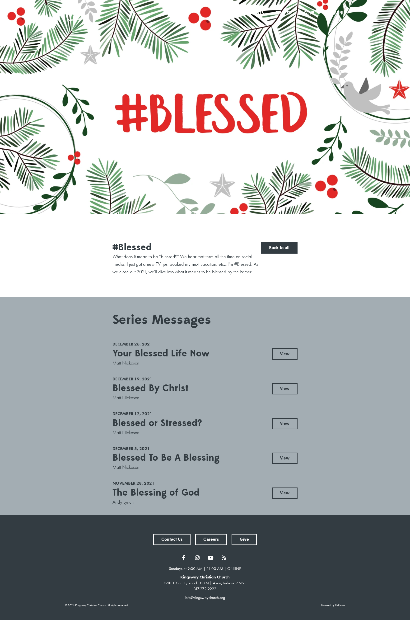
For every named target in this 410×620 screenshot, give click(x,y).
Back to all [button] (279, 248)
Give (309, 13)
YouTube (212, 558)
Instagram (198, 558)
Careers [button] (211, 539)
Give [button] (244, 539)
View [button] (284, 354)
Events (256, 13)
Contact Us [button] (171, 539)
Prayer (283, 13)
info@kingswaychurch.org (205, 597)
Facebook (185, 558)
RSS (225, 558)
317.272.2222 (205, 588)
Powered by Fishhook (333, 605)
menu (338, 13)
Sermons (226, 13)
